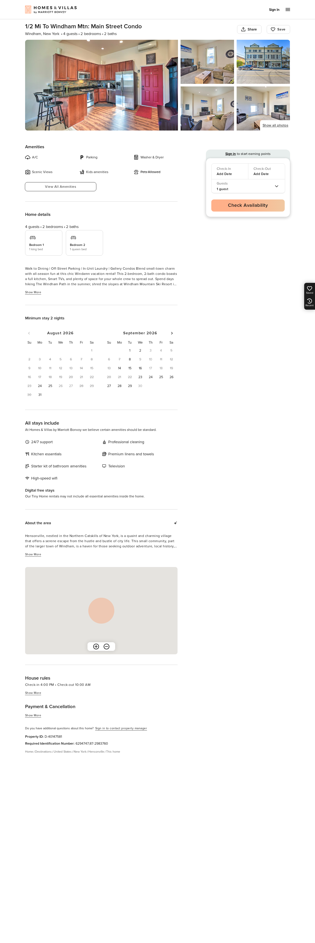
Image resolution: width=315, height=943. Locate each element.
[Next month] (172, 333)
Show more (33, 292)
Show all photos (275, 125)
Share (252, 29)
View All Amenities (60, 187)
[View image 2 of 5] (207, 62)
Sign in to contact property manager (121, 728)
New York (80, 751)
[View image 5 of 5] (263, 108)
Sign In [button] (274, 10)
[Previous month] (29, 333)
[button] (40, 386)
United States (63, 751)
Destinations (43, 751)
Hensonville (96, 751)
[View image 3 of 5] (263, 62)
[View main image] (101, 85)
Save (281, 29)
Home (29, 751)
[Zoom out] (106, 646)
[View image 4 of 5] (207, 108)
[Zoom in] (96, 646)
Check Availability (248, 205)
